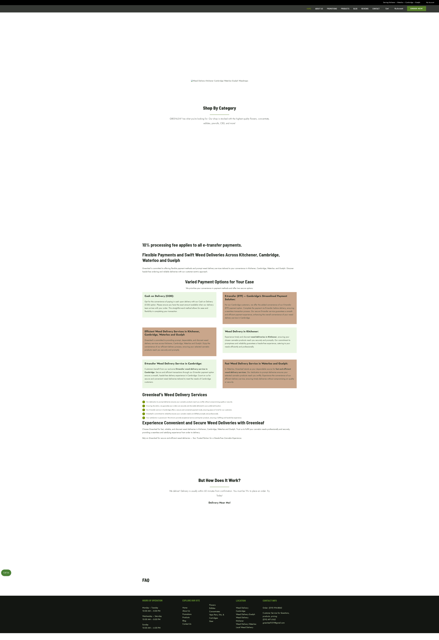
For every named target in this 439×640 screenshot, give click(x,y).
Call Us (6, 572)
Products (186, 617)
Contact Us (186, 624)
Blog (184, 620)
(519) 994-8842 (275, 607)
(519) (265, 619)
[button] (431, 8)
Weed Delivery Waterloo (246, 624)
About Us (186, 611)
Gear (211, 621)
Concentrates (214, 611)
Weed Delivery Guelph (245, 614)
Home (184, 607)
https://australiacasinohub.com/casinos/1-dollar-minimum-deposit (169, 274)
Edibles (212, 608)
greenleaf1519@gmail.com (274, 622)
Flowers (212, 605)
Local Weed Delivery (244, 627)
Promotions (186, 614)
